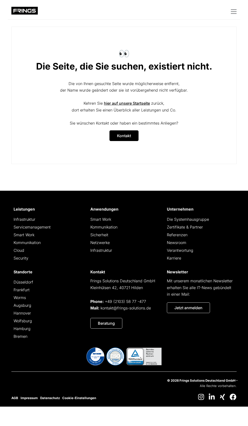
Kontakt (124, 135)
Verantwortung (180, 250)
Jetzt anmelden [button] (188, 307)
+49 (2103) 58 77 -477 (125, 301)
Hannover (22, 313)
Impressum (29, 398)
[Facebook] (233, 397)
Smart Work (24, 234)
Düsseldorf (23, 282)
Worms (20, 297)
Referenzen (177, 234)
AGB (14, 398)
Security (21, 258)
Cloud (19, 250)
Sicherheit (99, 234)
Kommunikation (27, 242)
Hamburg (22, 328)
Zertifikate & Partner (185, 227)
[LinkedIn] (211, 397)
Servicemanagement (32, 227)
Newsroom (176, 242)
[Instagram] (201, 397)
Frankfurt (22, 289)
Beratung (106, 323)
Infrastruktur (24, 219)
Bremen (20, 336)
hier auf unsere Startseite (127, 103)
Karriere (174, 258)
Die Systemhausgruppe (188, 219)
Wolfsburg (23, 320)
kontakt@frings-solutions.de (126, 308)
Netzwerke (100, 242)
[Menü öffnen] (233, 11)
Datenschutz (50, 398)
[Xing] (222, 397)
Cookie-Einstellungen (79, 398)
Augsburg (22, 305)
